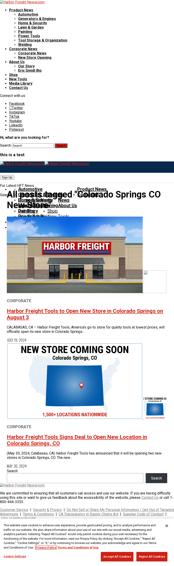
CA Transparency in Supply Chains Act (88, 514)
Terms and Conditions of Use (78, 547)
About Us (17, 62)
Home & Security (32, 23)
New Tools (18, 79)
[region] (87, 542)
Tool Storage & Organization (42, 40)
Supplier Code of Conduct (143, 514)
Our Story (26, 66)
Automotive (28, 14)
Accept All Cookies (117, 556)
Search (5, 145)
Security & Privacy (47, 510)
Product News (21, 10)
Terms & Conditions (38, 514)
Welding (25, 44)
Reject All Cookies (152, 556)
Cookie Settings (15, 556)
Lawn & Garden (31, 27)
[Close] (167, 526)
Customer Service (14, 510)
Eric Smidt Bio (30, 70)
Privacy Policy (46, 547)
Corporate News (23, 49)
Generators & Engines (37, 19)
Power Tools (29, 36)
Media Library (20, 83)
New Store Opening (34, 57)
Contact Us (18, 88)
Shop (13, 75)
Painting (25, 32)
